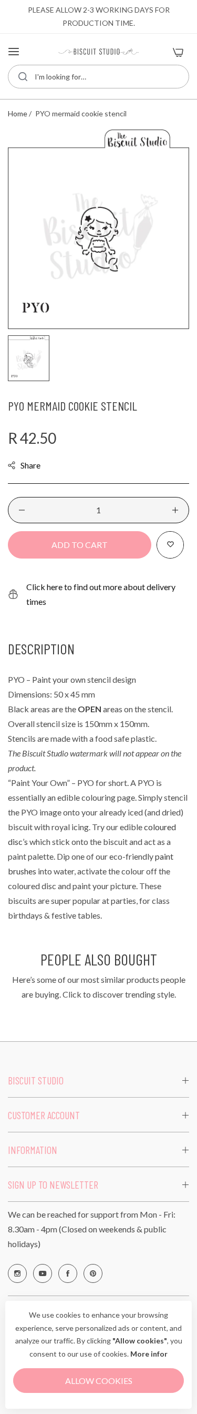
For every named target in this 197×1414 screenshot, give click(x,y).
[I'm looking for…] (23, 76)
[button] (170, 545)
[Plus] (175, 510)
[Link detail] (17, 1273)
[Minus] (22, 510)
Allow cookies (98, 1381)
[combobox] (98, 76)
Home (17, 113)
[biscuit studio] (98, 51)
